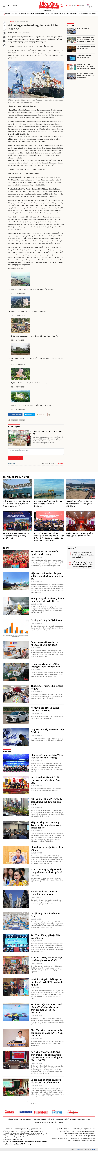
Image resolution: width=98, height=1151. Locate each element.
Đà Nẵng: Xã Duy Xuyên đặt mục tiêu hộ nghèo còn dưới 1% (46, 958)
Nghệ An (22, 420)
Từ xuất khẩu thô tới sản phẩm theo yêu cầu (84, 56)
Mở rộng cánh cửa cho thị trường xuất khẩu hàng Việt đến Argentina (85, 75)
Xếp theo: (45, 463)
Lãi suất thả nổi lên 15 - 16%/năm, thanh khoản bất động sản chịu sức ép (47, 802)
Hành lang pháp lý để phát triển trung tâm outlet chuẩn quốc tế (46, 871)
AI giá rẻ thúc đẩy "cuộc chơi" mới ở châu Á (47, 731)
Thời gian (51, 463)
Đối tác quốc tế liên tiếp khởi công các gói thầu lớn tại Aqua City (45, 780)
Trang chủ (11, 21)
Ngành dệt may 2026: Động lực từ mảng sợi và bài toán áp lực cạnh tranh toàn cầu (85, 39)
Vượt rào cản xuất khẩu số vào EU (47, 432)
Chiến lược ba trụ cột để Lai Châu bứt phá (47, 848)
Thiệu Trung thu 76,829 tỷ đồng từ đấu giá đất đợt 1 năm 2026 (79, 534)
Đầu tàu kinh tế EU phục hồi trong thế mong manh (44, 892)
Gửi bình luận (15, 458)
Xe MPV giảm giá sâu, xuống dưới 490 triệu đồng (45, 709)
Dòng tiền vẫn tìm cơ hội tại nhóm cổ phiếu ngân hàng (44, 643)
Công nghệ (86, 13)
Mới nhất (15, 5)
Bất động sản (46, 13)
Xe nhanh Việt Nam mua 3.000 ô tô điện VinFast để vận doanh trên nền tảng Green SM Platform (46, 1008)
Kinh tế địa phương (78, 13)
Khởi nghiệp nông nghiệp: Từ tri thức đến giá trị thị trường (47, 756)
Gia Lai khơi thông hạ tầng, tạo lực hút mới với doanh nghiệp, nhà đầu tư (79, 503)
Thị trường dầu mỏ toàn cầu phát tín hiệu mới (86, 47)
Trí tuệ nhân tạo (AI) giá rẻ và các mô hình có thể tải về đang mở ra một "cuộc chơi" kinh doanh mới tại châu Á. (47, 739)
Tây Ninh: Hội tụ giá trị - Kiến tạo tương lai (45, 936)
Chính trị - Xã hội (9, 13)
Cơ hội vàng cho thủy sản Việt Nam (45, 914)
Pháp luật (34, 13)
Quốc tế (53, 13)
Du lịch (71, 13)
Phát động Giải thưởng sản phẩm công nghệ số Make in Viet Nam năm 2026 (47, 1033)
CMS (80, 1149)
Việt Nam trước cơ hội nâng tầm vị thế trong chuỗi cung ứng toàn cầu (47, 576)
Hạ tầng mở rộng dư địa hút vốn (46, 620)
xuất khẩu (14, 420)
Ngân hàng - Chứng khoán (62, 13)
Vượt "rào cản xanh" (83, 28)
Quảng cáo (82, 5)
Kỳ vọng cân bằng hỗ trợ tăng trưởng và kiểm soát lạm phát (45, 665)
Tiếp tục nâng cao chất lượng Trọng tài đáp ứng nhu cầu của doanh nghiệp (46, 825)
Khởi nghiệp (40, 13)
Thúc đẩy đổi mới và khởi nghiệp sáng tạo (47, 687)
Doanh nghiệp (20, 13)
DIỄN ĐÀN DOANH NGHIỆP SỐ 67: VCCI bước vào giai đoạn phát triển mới (86, 66)
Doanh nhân (27, 13)
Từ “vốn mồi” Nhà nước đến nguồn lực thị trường (44, 552)
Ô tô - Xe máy (92, 13)
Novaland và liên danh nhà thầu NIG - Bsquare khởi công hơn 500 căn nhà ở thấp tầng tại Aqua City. (46, 789)
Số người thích (59, 463)
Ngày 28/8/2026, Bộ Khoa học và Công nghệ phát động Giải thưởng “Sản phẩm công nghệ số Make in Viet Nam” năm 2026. (47, 1043)
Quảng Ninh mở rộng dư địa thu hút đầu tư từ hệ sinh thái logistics (48, 503)
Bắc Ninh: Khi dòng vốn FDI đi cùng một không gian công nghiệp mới (16, 535)
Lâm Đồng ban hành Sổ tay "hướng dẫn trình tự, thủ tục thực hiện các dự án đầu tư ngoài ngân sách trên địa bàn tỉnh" (49, 537)
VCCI (15, 13)
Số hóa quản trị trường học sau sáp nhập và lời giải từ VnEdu (46, 1081)
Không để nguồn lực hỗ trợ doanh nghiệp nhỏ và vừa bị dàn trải (47, 599)
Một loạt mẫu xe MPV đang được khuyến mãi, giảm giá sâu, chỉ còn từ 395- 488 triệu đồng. (47, 717)
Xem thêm (33, 1103)
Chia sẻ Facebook (16, 414)
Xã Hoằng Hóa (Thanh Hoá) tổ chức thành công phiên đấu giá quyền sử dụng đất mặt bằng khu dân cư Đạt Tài (47, 1056)
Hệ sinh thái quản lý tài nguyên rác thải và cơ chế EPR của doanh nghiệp (47, 982)
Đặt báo (74, 5)
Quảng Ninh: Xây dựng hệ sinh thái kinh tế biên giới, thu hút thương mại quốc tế (16, 503)
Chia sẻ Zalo (30, 414)
